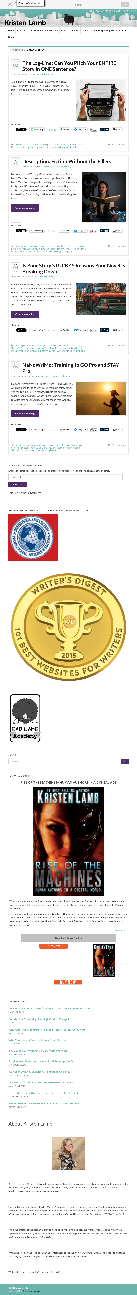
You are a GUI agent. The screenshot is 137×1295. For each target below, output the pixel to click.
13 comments (119, 246)
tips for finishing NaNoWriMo (43, 251)
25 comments (119, 345)
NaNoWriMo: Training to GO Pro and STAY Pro (70, 368)
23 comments (119, 144)
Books (64, 30)
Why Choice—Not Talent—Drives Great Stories (37, 1040)
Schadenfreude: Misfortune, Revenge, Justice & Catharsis (44, 1103)
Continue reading (25, 207)
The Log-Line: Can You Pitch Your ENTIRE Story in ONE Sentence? (69, 66)
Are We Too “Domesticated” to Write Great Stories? (40, 1082)
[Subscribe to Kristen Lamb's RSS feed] (10, 3)
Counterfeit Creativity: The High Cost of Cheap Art (40, 1019)
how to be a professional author (48, 447)
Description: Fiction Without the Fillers (66, 161)
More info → (121, 930)
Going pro (76, 445)
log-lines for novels (45, 147)
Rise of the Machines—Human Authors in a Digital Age (69, 782)
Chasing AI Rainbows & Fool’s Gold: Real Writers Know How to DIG (49, 1008)
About (11, 37)
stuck (61, 348)
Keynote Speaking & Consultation (109, 30)
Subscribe (18, 484)
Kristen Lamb (20, 74)
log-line (30, 147)
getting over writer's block (29, 345)
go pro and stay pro (59, 445)
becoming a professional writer (31, 445)
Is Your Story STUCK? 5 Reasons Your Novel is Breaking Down (73, 268)
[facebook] (15, 3)
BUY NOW (54, 946)
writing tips (66, 251)
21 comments (119, 445)
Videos (75, 30)
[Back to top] (129, 1287)
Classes (21, 30)
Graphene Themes (31, 1291)
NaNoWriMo (33, 74)
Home (11, 30)
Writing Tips (53, 74)
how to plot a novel (49, 144)
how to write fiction (71, 144)
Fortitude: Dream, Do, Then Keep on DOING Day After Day (44, 1092)
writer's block (64, 350)
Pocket (51, 129)
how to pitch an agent (26, 144)
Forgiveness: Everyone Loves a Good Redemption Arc (41, 1061)
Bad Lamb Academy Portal (44, 30)
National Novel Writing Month (41, 348)
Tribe (85, 30)
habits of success (20, 447)
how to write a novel (55, 345)
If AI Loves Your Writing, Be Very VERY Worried (37, 1050)
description (21, 246)
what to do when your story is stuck (37, 350)
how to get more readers (41, 246)
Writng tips (72, 147)
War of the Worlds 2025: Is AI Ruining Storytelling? (39, 1071)
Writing (43, 74)
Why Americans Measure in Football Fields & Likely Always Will (47, 1029)
